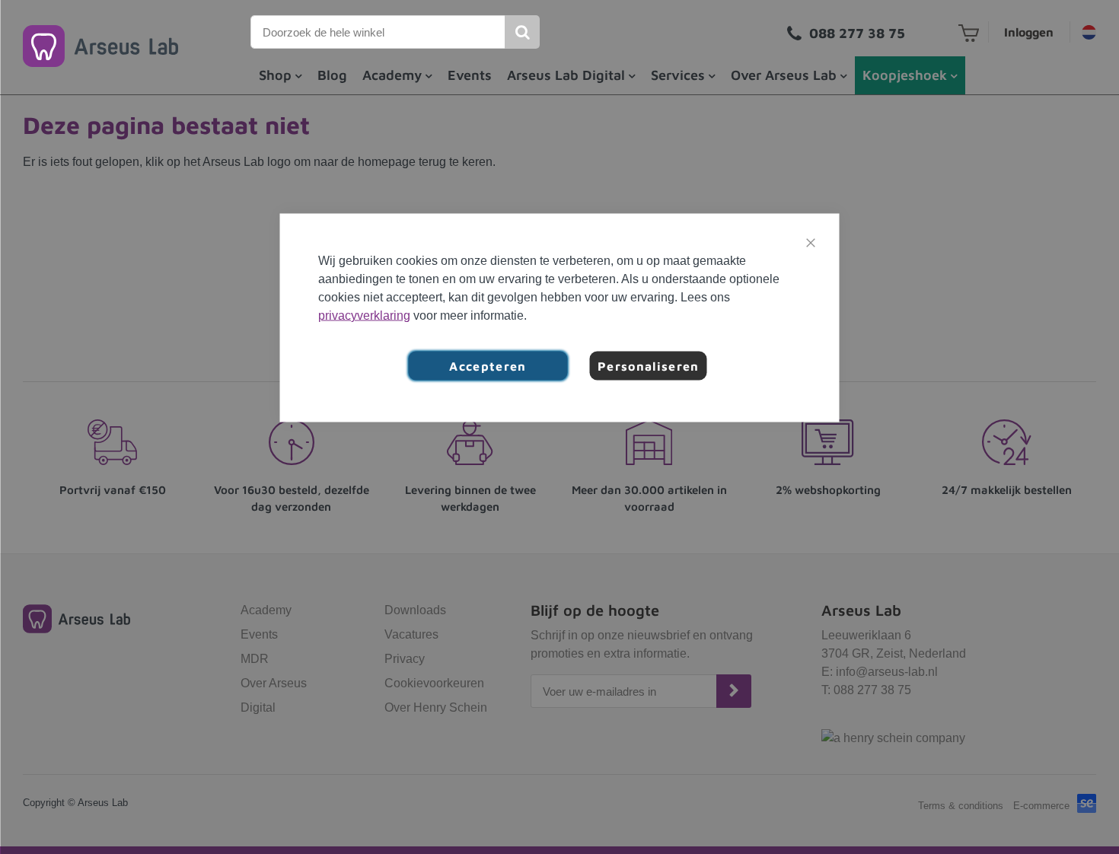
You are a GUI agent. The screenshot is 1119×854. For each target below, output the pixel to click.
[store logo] (100, 46)
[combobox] (378, 32)
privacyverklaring (364, 315)
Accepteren (488, 366)
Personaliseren (649, 366)
